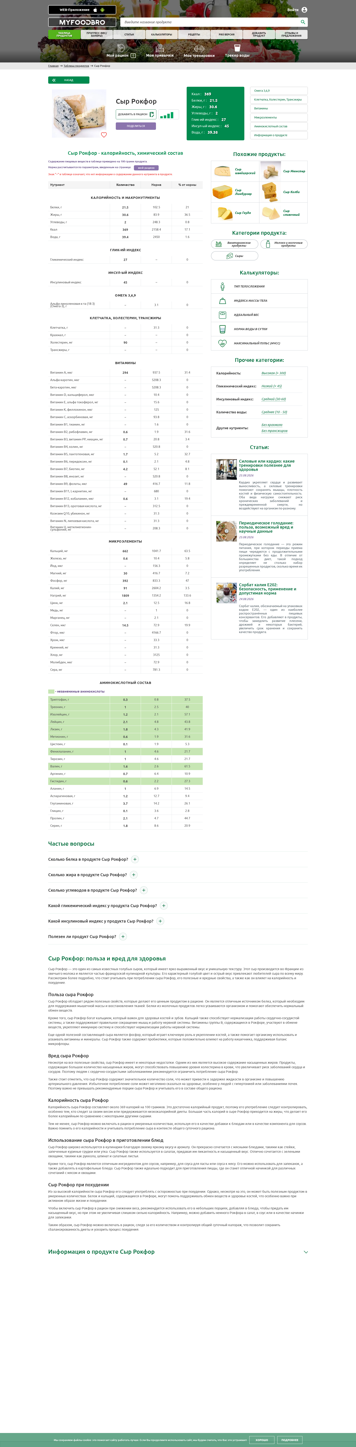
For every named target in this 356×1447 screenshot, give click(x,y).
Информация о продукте (270, 135)
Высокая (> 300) (273, 373)
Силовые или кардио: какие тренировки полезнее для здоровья (267, 465)
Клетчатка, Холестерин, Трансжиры (278, 99)
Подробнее (289, 1440)
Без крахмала (271, 425)
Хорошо (262, 1440)
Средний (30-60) (273, 399)
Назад (68, 80)
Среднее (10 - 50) (274, 412)
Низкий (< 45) (271, 386)
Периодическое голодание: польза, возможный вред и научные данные (266, 527)
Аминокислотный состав (270, 126)
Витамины (261, 108)
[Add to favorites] (103, 134)
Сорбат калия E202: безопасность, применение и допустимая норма (267, 589)
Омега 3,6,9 (262, 91)
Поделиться (136, 126)
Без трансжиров (274, 431)
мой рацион (146, 168)
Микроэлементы (265, 117)
